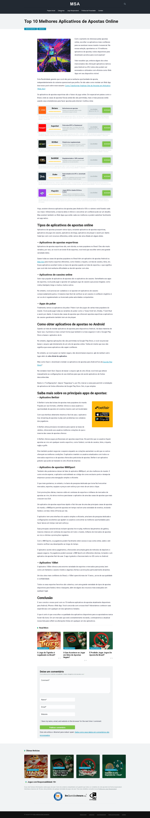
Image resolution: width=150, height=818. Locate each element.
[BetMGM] (42, 163)
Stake (54, 174)
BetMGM (54, 158)
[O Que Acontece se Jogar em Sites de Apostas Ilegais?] (75, 640)
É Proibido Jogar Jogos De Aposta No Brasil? (100, 654)
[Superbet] (42, 131)
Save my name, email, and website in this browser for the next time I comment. (72, 721)
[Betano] (42, 113)
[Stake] (42, 180)
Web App (40, 262)
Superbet (55, 126)
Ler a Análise (93, 109)
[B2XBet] (42, 147)
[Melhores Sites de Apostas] (75, 4)
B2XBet (55, 142)
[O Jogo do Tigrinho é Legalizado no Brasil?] (49, 640)
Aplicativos (41, 28)
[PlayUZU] (42, 196)
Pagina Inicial (51, 10)
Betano (55, 108)
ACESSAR (107, 110)
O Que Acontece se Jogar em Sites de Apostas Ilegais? (74, 655)
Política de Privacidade (89, 10)
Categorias (61, 10)
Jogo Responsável (73, 10)
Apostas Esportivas (30, 28)
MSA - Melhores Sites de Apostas (41, 814)
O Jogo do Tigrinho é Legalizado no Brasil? (46, 654)
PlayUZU (55, 191)
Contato (100, 10)
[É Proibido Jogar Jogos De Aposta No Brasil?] (101, 640)
